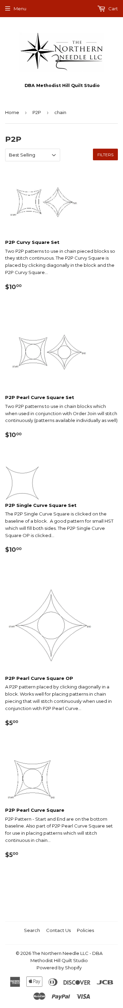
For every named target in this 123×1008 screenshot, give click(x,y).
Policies (85, 930)
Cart (112, 8)
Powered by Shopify (59, 967)
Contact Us (58, 930)
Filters (105, 154)
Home (12, 112)
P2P (36, 112)
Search (32, 930)
